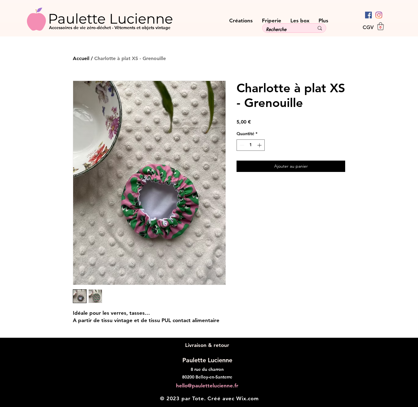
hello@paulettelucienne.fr (207, 385)
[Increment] (260, 145)
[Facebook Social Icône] (368, 15)
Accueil (81, 58)
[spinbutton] (250, 145)
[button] (380, 26)
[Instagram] (378, 15)
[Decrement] (241, 145)
